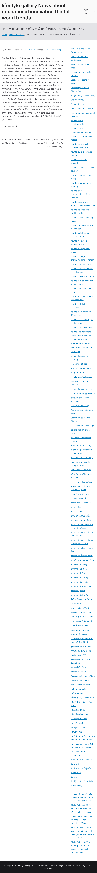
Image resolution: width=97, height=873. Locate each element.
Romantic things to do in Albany (82, 412)
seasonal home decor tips (82, 425)
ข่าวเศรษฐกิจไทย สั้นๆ (80, 595)
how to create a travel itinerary (81, 185)
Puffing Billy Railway (80, 405)
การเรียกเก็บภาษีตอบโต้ (81, 503)
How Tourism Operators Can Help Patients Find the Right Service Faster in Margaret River (83, 832)
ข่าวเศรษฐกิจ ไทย (78, 573)
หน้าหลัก (86, 11)
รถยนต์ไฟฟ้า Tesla (79, 634)
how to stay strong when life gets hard (82, 313)
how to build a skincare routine (81, 153)
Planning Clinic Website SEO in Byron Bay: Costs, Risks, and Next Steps (82, 797)
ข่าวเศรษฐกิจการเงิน (79, 582)
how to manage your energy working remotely (82, 258)
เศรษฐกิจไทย (76, 732)
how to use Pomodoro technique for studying (81, 333)
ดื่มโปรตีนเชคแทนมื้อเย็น (81, 599)
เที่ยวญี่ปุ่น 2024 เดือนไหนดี (82, 698)
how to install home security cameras (80, 235)
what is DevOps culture (81, 482)
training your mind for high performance (81, 464)
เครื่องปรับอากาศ (78, 693)
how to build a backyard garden (82, 138)
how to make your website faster (79, 242)
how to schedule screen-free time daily (82, 298)
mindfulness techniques (81, 377)
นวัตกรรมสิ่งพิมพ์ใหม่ (80, 608)
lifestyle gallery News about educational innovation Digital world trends (35, 11)
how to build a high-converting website (80, 146)
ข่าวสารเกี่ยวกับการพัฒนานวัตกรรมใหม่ (82, 534)
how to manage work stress (80, 250)
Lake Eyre (75, 351)
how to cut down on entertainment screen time (83, 204)
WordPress (48, 869)
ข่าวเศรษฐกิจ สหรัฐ (79, 564)
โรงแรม (74, 777)
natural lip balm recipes (81, 389)
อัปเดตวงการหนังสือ (79, 671)
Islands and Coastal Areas (83, 347)
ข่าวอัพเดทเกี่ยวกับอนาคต (82, 555)
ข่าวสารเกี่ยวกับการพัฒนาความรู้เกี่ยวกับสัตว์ (82, 526)
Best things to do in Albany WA (80, 89)
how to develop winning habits (82, 219)
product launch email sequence (80, 399)
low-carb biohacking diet (82, 368)
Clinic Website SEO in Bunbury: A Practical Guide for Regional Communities (80, 847)
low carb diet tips (79, 364)
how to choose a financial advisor (82, 169)
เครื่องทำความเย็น (78, 689)
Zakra (88, 866)
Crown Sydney (77, 100)
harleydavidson (50, 50)
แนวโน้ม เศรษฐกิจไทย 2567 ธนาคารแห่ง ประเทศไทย (83, 738)
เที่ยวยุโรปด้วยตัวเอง (79, 714)
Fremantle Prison (78, 104)
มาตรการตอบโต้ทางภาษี (81, 621)
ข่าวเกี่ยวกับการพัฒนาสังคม (82, 560)
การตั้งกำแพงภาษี (29, 50)
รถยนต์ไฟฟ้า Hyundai (80, 625)
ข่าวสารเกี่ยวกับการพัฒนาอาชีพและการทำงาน (82, 542)
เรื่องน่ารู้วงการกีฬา (79, 718)
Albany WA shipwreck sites (81, 66)
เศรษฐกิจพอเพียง (78, 723)
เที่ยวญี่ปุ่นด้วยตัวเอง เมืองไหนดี (81, 704)
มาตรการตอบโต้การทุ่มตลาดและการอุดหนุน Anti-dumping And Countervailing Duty (49, 143)
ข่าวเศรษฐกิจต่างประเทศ (81, 586)
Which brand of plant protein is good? (80, 488)
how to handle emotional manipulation (82, 227)
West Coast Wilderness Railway (81, 476)
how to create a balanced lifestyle (82, 177)
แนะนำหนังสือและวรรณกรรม (78, 753)
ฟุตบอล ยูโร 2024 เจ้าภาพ (82, 617)
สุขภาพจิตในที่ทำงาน (80, 667)
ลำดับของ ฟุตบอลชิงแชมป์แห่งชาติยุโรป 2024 (82, 640)
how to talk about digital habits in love (82, 321)
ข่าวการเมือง (76, 511)
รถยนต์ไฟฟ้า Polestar (80, 630)
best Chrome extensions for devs (82, 74)
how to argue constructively (77, 122)
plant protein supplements (83, 393)
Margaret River (77, 372)
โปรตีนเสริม (76, 772)
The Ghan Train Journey (82, 457)
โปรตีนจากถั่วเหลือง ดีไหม (82, 759)
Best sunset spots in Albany (80, 81)
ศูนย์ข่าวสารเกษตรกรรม (81, 646)
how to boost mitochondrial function (81, 130)
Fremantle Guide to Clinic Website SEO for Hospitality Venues (82, 819)
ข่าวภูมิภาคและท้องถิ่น (80, 516)
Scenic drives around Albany (80, 419)
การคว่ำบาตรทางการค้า (81, 494)
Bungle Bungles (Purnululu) (83, 95)
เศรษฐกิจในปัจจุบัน (79, 727)
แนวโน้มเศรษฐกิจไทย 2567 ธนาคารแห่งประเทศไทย (82, 746)
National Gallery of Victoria (79, 383)
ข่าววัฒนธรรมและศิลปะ (81, 520)
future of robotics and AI (82, 108)
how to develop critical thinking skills (81, 211)
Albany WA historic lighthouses (79, 58)
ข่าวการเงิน (76, 507)
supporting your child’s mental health (81, 451)
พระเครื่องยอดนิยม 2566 (81, 612)
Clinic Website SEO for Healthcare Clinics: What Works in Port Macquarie (82, 808)
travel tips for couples (81, 469)
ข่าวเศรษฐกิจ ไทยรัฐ (79, 577)
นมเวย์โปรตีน (76, 604)
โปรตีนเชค (75, 764)
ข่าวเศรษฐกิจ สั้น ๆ (79, 569)
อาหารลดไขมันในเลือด (80, 685)
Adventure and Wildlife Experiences (81, 50)
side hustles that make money (81, 439)
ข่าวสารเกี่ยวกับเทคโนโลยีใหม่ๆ (82, 550)
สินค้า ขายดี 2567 (78, 655)
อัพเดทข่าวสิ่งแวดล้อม (80, 680)
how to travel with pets (81, 327)
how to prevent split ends (82, 276)
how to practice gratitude (82, 264)
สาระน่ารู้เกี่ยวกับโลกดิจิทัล (82, 651)
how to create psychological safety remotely (80, 194)
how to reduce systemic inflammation (82, 282)
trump (59, 50)
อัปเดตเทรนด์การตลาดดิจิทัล (83, 676)
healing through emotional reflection (83, 115)
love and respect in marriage (79, 358)
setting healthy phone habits (81, 431)
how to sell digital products (79, 306)
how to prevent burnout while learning (82, 270)
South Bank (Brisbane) (81, 445)
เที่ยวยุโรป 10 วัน (78, 710)
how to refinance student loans (82, 290)
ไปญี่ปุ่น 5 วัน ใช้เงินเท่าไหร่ (82, 781)
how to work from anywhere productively (81, 341)
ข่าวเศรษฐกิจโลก (78, 590)
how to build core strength (79, 161)
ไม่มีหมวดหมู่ (76, 786)
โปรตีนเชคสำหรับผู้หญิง (81, 768)
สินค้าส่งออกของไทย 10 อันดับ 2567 (81, 661)
